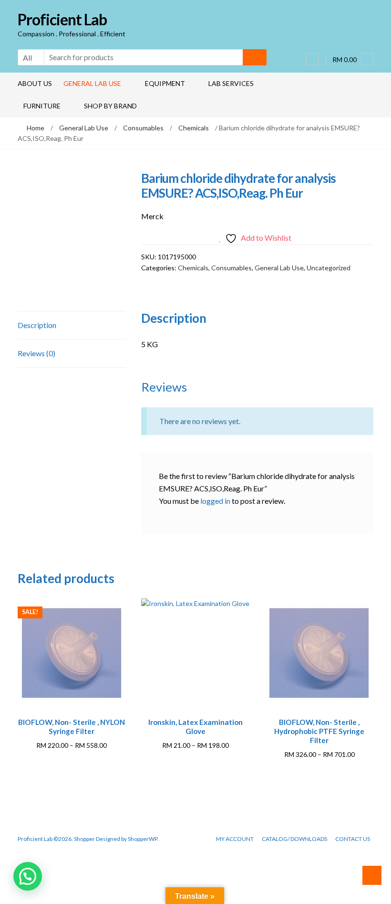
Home (35, 128)
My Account (235, 838)
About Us (35, 83)
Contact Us (352, 838)
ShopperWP (142, 838)
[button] (27, 876)
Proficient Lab (62, 19)
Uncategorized (328, 268)
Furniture (42, 106)
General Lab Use (92, 83)
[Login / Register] (312, 59)
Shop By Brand (110, 106)
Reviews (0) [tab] (36, 353)
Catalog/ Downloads (294, 838)
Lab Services (231, 83)
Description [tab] (37, 325)
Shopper (84, 838)
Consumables (143, 128)
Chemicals (193, 128)
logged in (215, 500)
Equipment (165, 83)
